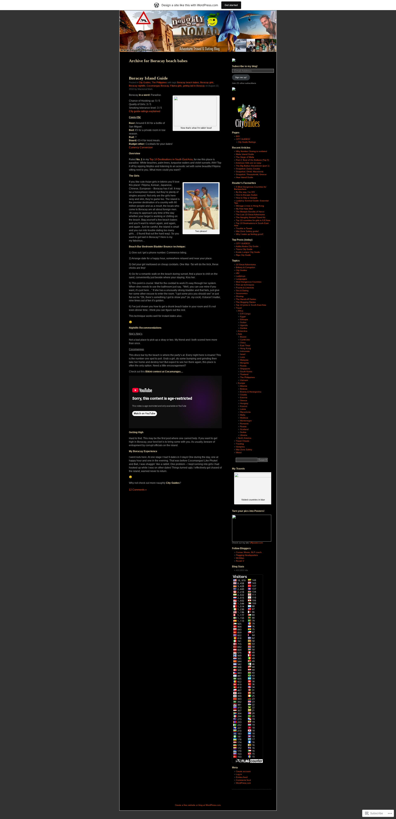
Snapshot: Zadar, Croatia (248, 169)
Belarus (243, 389)
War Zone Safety (244, 449)
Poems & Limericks (245, 287)
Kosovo (243, 406)
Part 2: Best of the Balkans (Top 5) (252, 160)
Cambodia (245, 340)
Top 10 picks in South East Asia (251, 305)
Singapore (245, 368)
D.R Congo (245, 314)
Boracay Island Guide (148, 78)
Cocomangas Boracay (158, 85)
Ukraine (243, 435)
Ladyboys (240, 276)
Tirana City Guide (244, 249)
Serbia (243, 432)
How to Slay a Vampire (246, 198)
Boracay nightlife (137, 85)
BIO (238, 136)
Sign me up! (241, 77)
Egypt (243, 316)
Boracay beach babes (188, 82)
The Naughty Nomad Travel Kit (250, 217)
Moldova (244, 418)
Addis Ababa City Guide (247, 246)
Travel (239, 308)
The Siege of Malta (245, 157)
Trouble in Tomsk (244, 228)
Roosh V (240, 561)
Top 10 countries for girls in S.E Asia (253, 220)
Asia (240, 334)
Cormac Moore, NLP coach (249, 552)
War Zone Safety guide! (247, 231)
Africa (240, 311)
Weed (239, 452)
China (243, 342)
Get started (231, 5)
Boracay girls (206, 82)
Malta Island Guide (245, 154)
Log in (239, 774)
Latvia (243, 409)
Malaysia (244, 360)
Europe (241, 383)
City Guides (145, 82)
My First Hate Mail (244, 209)
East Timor (245, 345)
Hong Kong (245, 348)
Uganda (244, 325)
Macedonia (245, 412)
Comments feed (243, 780)
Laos (242, 357)
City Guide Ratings (247, 142)
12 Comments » (138, 489)
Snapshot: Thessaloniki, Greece (251, 174)
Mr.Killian (240, 558)
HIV (237, 273)
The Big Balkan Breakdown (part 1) (252, 166)
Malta (242, 415)
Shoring (239, 296)
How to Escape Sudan (246, 195)
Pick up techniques (245, 285)
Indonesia (245, 351)
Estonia (243, 397)
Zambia (243, 328)
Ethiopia (244, 319)
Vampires (240, 447)
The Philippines (159, 82)
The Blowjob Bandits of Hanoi (250, 211)
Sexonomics (242, 293)
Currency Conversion (141, 147)
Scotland (244, 429)
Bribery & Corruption (245, 267)
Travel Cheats (242, 441)
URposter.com (256, 543)
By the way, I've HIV (245, 192)
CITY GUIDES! (243, 139)
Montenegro (246, 421)
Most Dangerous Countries (248, 282)
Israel (242, 354)
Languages (241, 279)
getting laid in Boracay (194, 85)
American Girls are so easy (248, 163)
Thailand (244, 374)
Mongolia (244, 363)
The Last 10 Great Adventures (250, 214)
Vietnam (244, 380)
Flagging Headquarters (247, 555)
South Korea (246, 371)
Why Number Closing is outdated (251, 151)
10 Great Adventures (246, 264)
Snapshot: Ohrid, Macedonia (249, 171)
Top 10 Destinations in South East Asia (171, 159)
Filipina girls (176, 85)
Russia (243, 366)
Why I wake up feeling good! (249, 234)
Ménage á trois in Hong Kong (250, 206)
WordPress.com (243, 783)
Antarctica (242, 331)
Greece (243, 400)
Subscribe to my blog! (245, 66)
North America (244, 438)
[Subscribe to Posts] (233, 99)
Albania (243, 386)
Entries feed (242, 777)
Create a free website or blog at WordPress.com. (198, 805)
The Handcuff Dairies (246, 299)
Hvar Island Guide (244, 177)
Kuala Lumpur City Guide (248, 252)
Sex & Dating (242, 290)
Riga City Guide (243, 255)
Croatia (243, 394)
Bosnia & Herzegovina (250, 392)
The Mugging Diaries (246, 302)
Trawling (240, 444)
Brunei (243, 337)
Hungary (244, 403)
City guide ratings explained (144, 111)
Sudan (243, 322)
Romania (244, 423)
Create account (243, 771)
